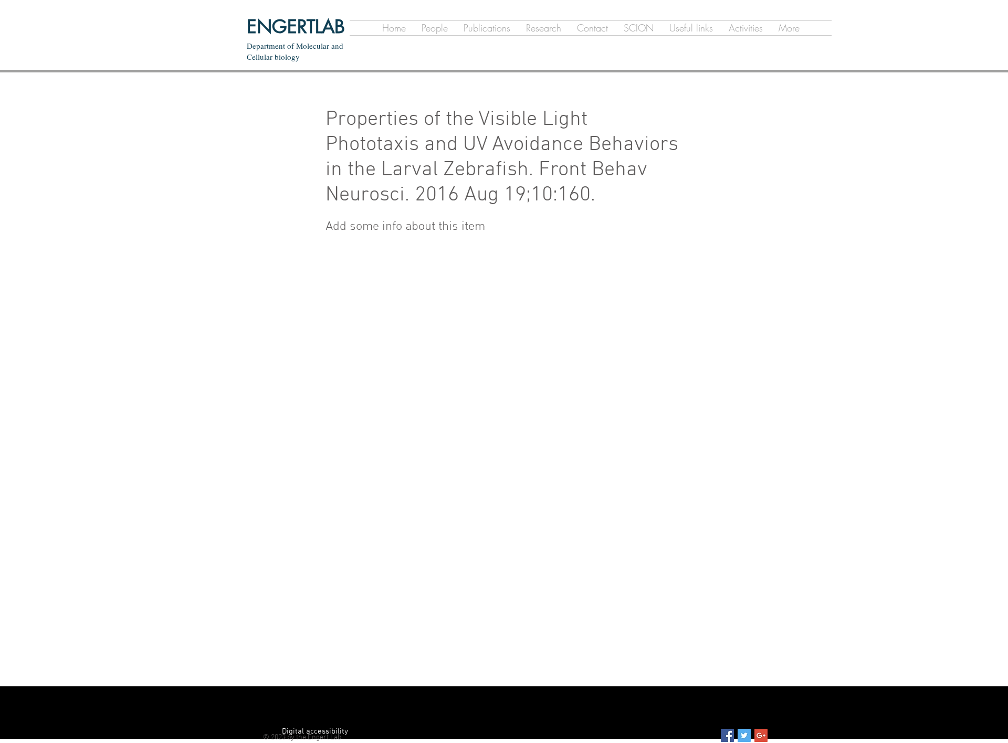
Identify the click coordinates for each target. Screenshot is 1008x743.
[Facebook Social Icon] (727, 735)
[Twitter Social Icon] (744, 735)
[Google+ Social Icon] (761, 735)
